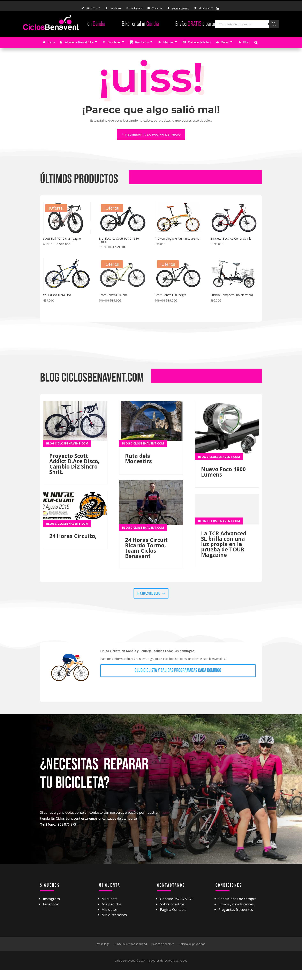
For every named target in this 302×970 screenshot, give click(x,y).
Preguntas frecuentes (235, 909)
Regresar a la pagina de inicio (153, 134)
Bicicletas (114, 42)
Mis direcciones (114, 914)
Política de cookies (162, 943)
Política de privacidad (192, 943)
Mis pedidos (111, 904)
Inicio (51, 42)
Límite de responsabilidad (131, 943)
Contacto (157, 8)
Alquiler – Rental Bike (79, 42)
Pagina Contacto (173, 909)
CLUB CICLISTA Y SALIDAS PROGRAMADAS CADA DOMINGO (178, 670)
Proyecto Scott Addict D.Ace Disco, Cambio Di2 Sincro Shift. (74, 464)
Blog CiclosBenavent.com (67, 443)
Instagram (136, 8)
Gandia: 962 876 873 (177, 898)
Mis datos (109, 909)
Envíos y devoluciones (236, 904)
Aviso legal (103, 943)
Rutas (225, 42)
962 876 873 (93, 8)
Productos (142, 42)
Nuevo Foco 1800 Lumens (223, 471)
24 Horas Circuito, (73, 536)
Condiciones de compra (237, 898)
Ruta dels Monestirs (138, 458)
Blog (246, 42)
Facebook (115, 8)
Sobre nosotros (180, 8)
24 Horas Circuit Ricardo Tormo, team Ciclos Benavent (146, 548)
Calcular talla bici (199, 42)
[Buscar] (274, 24)
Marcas (168, 42)
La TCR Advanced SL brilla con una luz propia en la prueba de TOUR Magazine (223, 544)
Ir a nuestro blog (148, 593)
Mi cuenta (204, 8)
